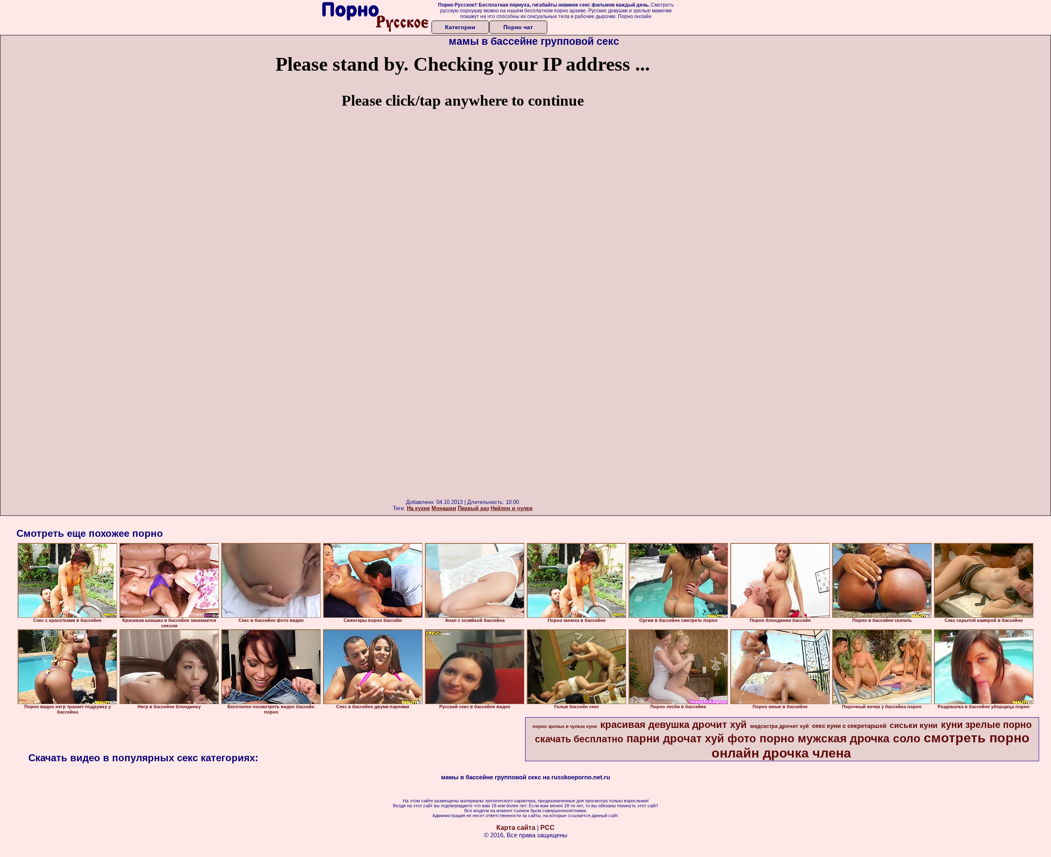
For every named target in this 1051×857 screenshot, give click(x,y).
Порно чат (518, 27)
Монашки (443, 508)
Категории (460, 27)
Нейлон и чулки (511, 508)
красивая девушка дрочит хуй (673, 724)
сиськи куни (914, 725)
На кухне (418, 508)
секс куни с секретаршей (849, 726)
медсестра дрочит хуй (779, 726)
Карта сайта (515, 827)
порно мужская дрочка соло (840, 738)
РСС (547, 827)
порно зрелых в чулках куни (564, 726)
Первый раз (473, 508)
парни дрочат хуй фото (691, 738)
